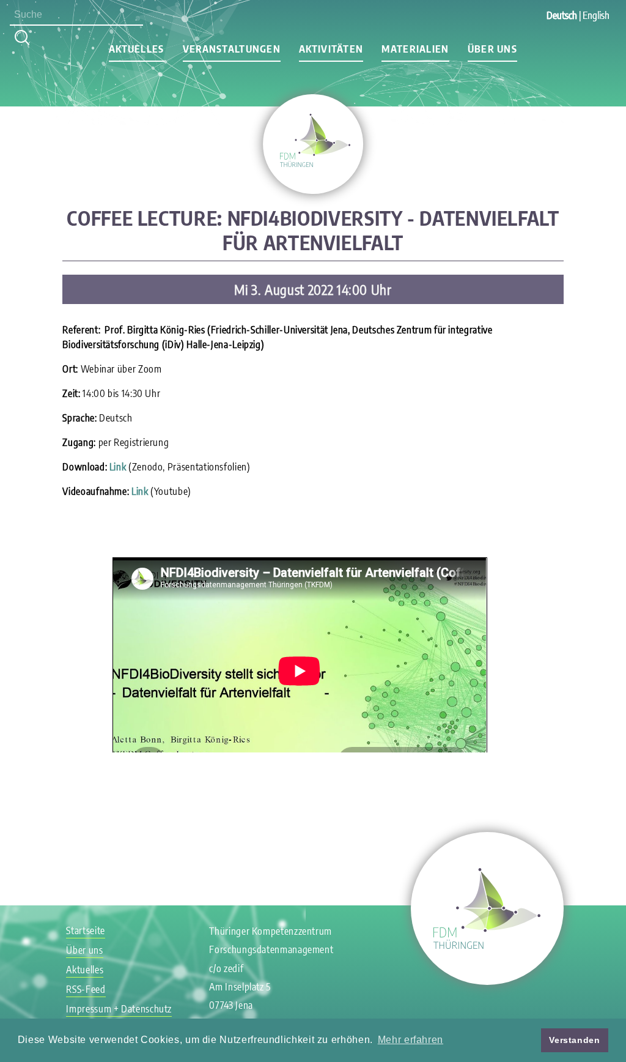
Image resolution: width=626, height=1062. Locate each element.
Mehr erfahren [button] (410, 1039)
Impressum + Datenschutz (119, 1009)
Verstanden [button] (574, 1040)
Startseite (85, 930)
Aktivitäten (331, 49)
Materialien (415, 49)
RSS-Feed (85, 989)
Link (118, 467)
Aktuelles (136, 49)
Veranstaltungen (232, 49)
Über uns (492, 49)
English (596, 15)
